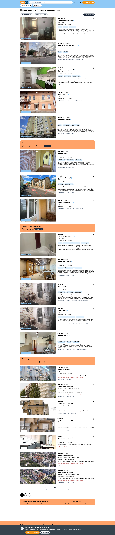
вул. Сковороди (62, 286)
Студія (41, 362)
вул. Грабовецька (63, 335)
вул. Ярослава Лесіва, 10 (65, 386)
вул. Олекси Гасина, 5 (64, 178)
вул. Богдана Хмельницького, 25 (68, 45)
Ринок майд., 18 (63, 94)
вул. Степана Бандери (64, 261)
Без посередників (27, 362)
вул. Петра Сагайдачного (65, 20)
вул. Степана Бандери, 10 (65, 438)
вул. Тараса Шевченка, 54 (66, 237)
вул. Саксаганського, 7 (64, 369)
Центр (59, 22)
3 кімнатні (40, 145)
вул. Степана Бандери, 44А (66, 70)
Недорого (36, 362)
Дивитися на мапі (90, 14)
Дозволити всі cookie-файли (32, 532)
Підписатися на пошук (41, 14)
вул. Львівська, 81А (64, 119)
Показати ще (47, 145)
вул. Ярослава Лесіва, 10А (66, 421)
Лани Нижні (31, 229)
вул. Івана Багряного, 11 (65, 202)
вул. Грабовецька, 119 (64, 153)
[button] (80, 2)
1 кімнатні (25, 145)
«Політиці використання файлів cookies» (72, 529)
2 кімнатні (32, 145)
